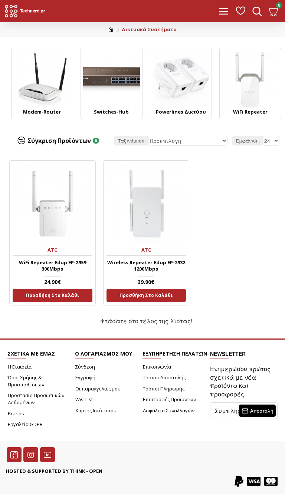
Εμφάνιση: (248, 140)
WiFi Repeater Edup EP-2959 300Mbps (52, 265)
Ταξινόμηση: (131, 140)
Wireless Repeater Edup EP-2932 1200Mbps (146, 265)
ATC (52, 249)
